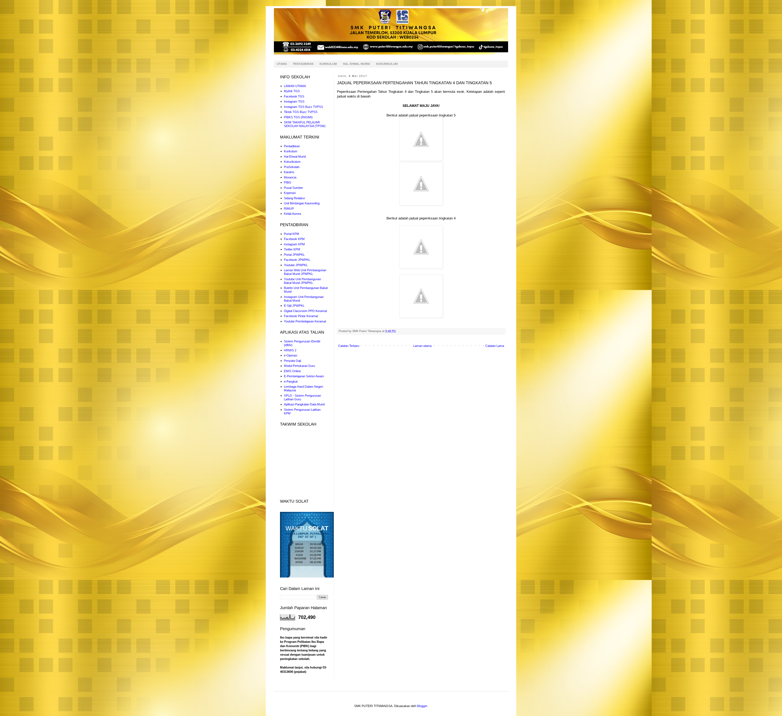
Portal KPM (291, 234)
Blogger (422, 706)
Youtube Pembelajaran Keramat (305, 321)
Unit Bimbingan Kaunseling (302, 203)
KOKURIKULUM (387, 63)
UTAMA (282, 63)
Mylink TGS (292, 91)
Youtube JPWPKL (296, 265)
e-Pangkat (291, 381)
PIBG (287, 182)
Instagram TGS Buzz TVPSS (303, 106)
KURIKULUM (328, 63)
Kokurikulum (292, 161)
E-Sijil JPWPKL (294, 305)
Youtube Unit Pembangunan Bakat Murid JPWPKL (302, 280)
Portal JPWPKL (294, 254)
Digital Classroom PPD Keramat (305, 311)
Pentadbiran (292, 146)
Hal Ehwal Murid (295, 156)
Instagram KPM (294, 244)
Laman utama (422, 345)
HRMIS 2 (290, 350)
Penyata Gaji (292, 360)
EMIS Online (292, 371)
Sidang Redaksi (294, 198)
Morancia (290, 177)
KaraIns (289, 172)
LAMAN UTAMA (295, 86)
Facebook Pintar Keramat (301, 316)
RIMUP (289, 208)
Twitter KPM (292, 249)
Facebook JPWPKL (297, 259)
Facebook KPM (294, 239)
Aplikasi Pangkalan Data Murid (304, 404)
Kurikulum (290, 151)
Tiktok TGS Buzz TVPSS (300, 112)
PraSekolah (291, 167)
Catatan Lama (494, 345)
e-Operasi (290, 355)
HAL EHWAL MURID (356, 63)
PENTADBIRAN (303, 63)
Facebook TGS (294, 96)
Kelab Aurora (292, 213)
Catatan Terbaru (348, 345)
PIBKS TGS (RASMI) (298, 117)
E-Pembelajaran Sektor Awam (304, 376)
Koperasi (290, 193)
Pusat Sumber (293, 187)
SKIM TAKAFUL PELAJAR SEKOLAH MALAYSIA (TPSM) (304, 124)
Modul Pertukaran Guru (299, 365)
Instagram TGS (294, 101)
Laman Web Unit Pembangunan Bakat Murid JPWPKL (305, 272)
